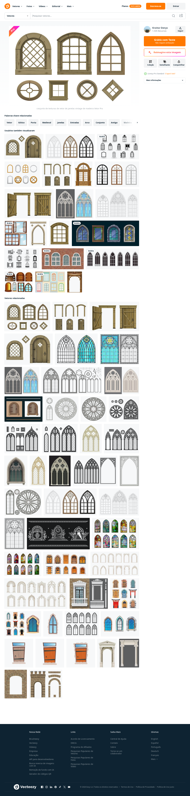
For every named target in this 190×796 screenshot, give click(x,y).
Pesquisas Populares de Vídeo (82, 765)
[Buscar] (173, 15)
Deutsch (155, 751)
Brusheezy (34, 739)
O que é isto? (170, 73)
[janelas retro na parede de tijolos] (63, 258)
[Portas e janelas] (19, 282)
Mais (69, 6)
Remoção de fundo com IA (41, 769)
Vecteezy (33, 743)
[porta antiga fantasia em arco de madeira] (29, 203)
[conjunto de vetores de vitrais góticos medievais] (74, 203)
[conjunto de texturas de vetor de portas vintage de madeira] (57, 174)
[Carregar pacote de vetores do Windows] (22, 174)
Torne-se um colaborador (116, 752)
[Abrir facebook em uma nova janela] (42, 787)
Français (155, 755)
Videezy (32, 747)
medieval (46, 122)
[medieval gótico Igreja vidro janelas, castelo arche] (82, 624)
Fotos (29, 6)
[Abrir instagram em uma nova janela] (46, 787)
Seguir (180, 31)
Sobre (113, 747)
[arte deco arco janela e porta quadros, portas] (115, 564)
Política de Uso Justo (165, 787)
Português (156, 747)
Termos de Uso (127, 787)
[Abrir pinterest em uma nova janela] (55, 787)
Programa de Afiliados (81, 747)
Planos (125, 6)
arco (87, 122)
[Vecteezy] (7, 6)
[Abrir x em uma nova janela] (64, 787)
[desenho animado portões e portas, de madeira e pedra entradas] (124, 593)
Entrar (176, 6)
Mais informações (153, 80)
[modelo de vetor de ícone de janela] (118, 146)
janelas (60, 122)
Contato (114, 743)
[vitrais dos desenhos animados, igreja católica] (105, 233)
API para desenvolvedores (41, 759)
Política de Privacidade (145, 787)
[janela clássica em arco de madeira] (83, 174)
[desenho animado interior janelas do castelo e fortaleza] (23, 624)
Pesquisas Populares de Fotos (82, 758)
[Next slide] (134, 122)
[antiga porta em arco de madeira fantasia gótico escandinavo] (24, 146)
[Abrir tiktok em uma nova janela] (60, 787)
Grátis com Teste (164, 41)
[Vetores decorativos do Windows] (50, 282)
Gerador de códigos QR (40, 774)
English (154, 739)
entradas (74, 122)
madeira (128, 122)
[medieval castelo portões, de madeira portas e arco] (65, 564)
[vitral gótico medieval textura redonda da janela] (61, 409)
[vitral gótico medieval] (70, 146)
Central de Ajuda (118, 739)
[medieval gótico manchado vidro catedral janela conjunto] (124, 409)
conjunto (100, 122)
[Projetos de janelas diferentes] (16, 233)
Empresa (33, 751)
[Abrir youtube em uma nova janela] (69, 787)
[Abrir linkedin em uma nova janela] (51, 787)
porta (33, 122)
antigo (114, 122)
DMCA (74, 743)
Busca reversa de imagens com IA (41, 764)
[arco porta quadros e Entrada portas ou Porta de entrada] (36, 593)
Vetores (16, 6)
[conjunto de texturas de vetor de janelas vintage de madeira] (27, 316)
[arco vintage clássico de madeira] (74, 282)
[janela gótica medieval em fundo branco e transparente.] (121, 380)
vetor (9, 122)
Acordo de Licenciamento (83, 739)
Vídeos (42, 6)
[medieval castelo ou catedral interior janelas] (120, 624)
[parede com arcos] (89, 593)
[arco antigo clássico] (38, 233)
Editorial (56, 6)
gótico (21, 122)
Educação (33, 755)
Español (154, 743)
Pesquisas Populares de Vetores (82, 752)
